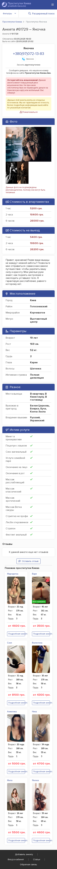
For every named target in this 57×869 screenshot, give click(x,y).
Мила (9, 780)
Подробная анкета (16, 633)
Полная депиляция (37, 376)
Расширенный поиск (43, 13)
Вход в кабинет (16, 859)
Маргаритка (12, 574)
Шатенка (35, 368)
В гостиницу (38, 398)
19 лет (34, 337)
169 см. (34, 344)
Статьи (36, 859)
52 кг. (33, 350)
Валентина (37, 643)
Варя (34, 574)
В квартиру (37, 393)
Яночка (35, 780)
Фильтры (7, 13)
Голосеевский (38, 306)
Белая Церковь (39, 405)
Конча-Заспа (38, 411)
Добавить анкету (24, 854)
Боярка (34, 408)
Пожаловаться (30, 112)
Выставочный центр (38, 320)
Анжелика (12, 711)
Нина (34, 711)
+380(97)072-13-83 (28, 53)
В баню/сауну (38, 395)
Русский (35, 417)
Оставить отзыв (30, 561)
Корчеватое (37, 312)
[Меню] (53, 5)
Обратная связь (28, 864)
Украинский (37, 420)
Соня (9, 643)
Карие (34, 362)
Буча (43, 408)
